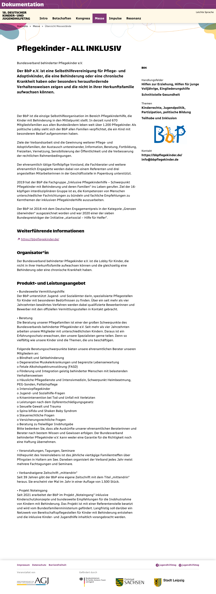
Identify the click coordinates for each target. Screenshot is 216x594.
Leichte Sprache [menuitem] (205, 12)
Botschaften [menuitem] (61, 18)
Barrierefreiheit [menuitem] (57, 565)
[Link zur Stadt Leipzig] (169, 583)
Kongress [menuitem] (83, 18)
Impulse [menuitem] (115, 18)
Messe (36, 26)
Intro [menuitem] (44, 18)
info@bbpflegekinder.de (160, 159)
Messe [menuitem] (99, 18)
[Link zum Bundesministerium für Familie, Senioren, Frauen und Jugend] (92, 582)
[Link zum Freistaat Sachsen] (130, 583)
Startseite (22, 26)
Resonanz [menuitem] (133, 18)
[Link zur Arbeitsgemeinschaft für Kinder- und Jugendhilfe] (33, 581)
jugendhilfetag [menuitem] (167, 565)
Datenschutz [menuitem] (39, 565)
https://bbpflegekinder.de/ (40, 239)
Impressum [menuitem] (23, 565)
